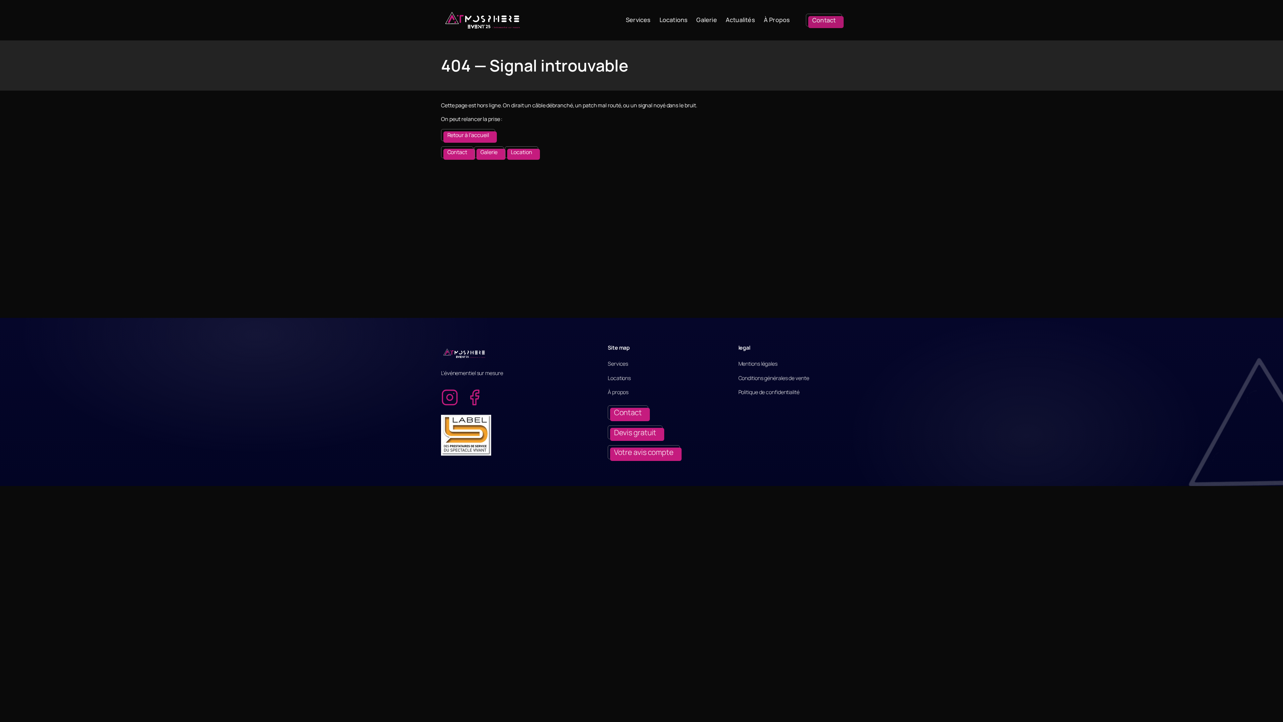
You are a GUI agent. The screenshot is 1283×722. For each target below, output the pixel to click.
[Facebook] (474, 397)
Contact (457, 152)
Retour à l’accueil (468, 135)
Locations (674, 20)
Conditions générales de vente (773, 378)
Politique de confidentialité (769, 392)
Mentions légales (757, 363)
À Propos (777, 20)
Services (638, 20)
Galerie (706, 20)
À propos (618, 392)
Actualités (740, 20)
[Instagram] (449, 397)
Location (521, 152)
